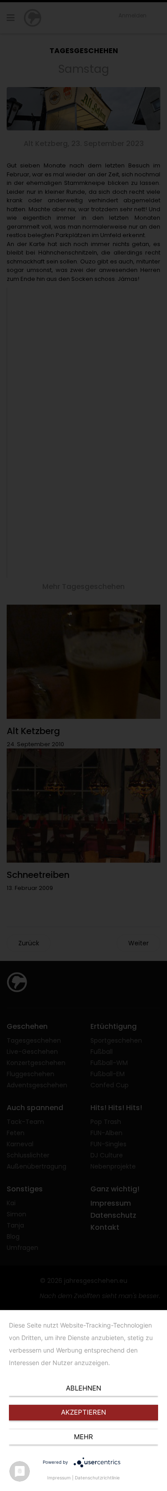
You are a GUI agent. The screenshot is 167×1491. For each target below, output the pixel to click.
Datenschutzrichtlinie (97, 1477)
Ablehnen (83, 1388)
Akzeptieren (83, 1412)
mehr (83, 1437)
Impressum (59, 1477)
